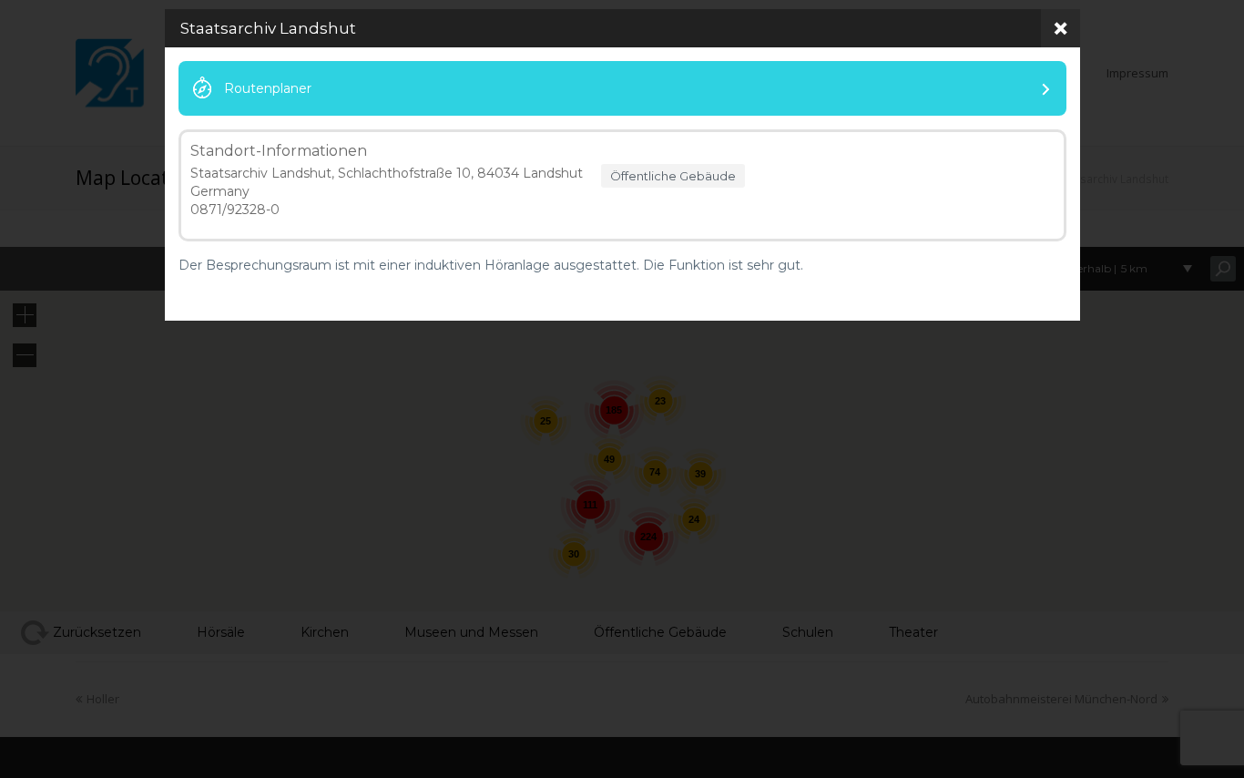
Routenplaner (267, 88)
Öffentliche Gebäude (673, 176)
